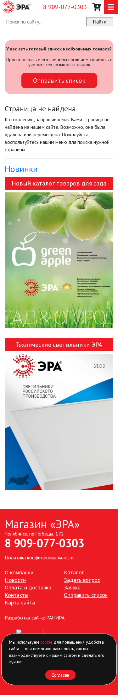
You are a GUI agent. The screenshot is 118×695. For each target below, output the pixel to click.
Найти (99, 21)
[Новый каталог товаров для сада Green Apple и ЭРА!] (59, 260)
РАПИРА (55, 617)
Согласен (60, 675)
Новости (15, 579)
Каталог (74, 572)
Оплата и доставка (28, 587)
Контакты (16, 594)
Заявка (72, 587)
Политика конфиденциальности (39, 557)
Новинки (21, 169)
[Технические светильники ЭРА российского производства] (59, 421)
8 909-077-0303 (65, 7)
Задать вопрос (82, 579)
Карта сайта (20, 602)
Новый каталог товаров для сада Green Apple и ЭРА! (59, 184)
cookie (46, 642)
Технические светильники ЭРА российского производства (59, 346)
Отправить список (59, 80)
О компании (19, 572)
